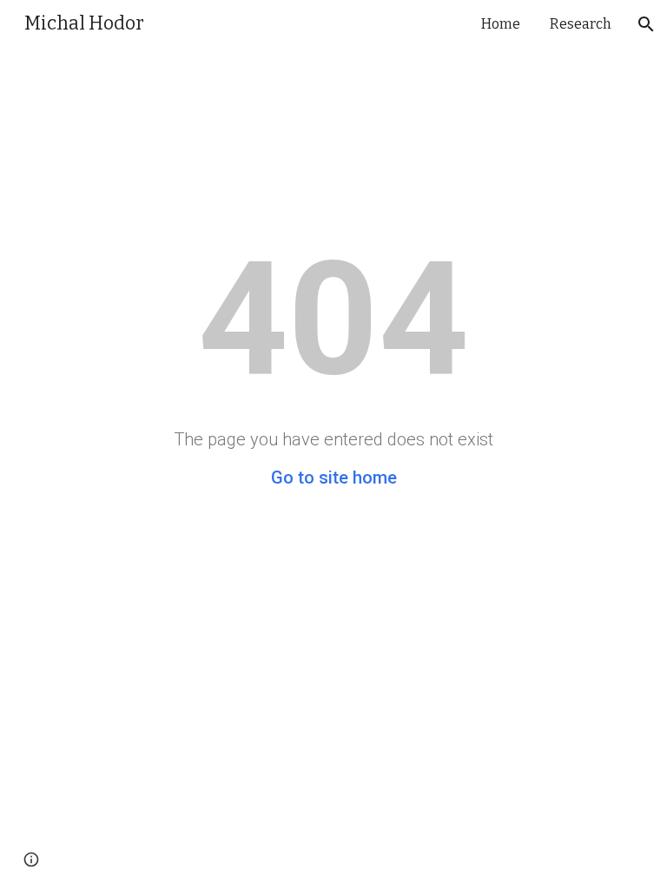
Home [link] (500, 24)
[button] (646, 24)
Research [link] (580, 24)
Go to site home (334, 477)
